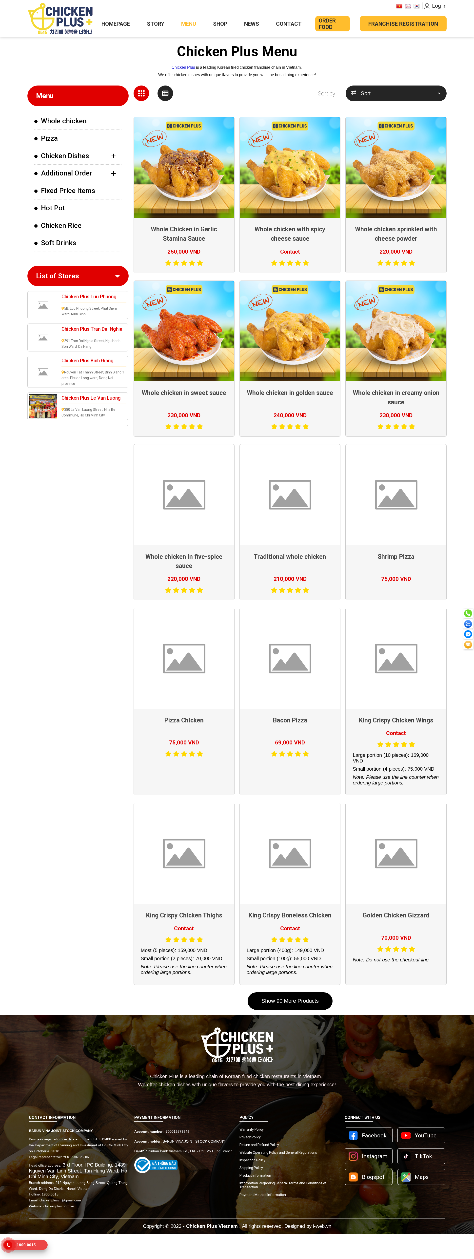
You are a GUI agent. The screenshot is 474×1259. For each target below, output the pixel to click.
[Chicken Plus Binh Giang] (43, 372)
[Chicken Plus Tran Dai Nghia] (43, 337)
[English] (408, 6)
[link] (77, 121)
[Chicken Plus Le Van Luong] (43, 406)
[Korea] (417, 6)
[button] (290, 1001)
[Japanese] (399, 6)
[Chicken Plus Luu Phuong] (43, 305)
